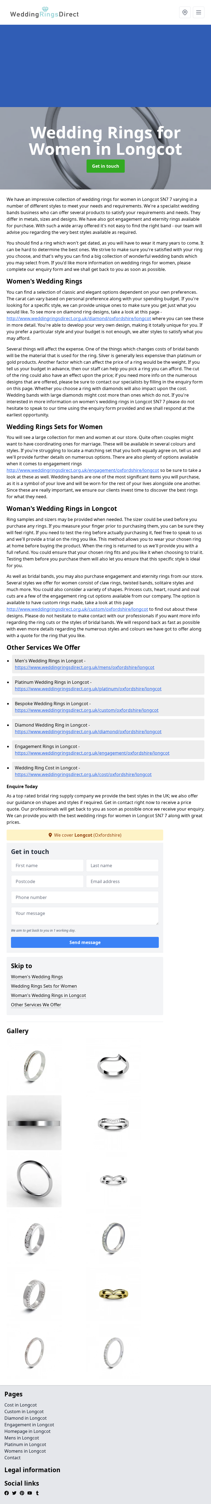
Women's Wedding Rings (37, 977)
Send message (85, 942)
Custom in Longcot (24, 1411)
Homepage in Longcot (27, 1431)
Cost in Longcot (20, 1405)
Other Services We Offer (36, 1005)
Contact (12, 1458)
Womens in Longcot (25, 1451)
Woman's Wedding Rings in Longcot (48, 995)
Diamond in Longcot (25, 1418)
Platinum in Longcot (25, 1444)
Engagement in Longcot (29, 1425)
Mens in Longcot (21, 1438)
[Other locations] (185, 12)
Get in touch (105, 166)
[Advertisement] (105, 65)
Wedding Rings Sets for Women (44, 986)
